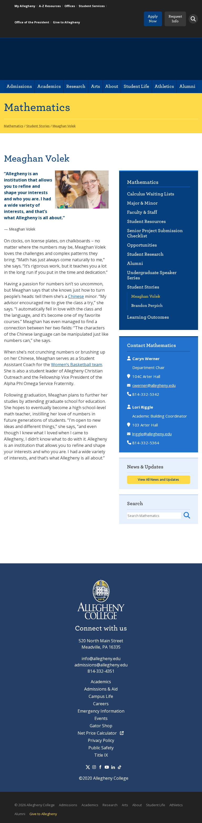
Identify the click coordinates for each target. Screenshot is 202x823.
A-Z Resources (50, 6)
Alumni (187, 86)
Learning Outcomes (148, 317)
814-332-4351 (101, 671)
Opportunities (142, 245)
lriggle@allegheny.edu (152, 433)
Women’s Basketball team (76, 364)
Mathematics (142, 182)
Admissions (19, 86)
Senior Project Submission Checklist (155, 233)
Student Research (145, 254)
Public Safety (101, 748)
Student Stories (143, 287)
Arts (95, 86)
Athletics (164, 86)
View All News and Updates (158, 479)
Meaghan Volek (145, 296)
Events (101, 718)
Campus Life (101, 696)
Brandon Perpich (147, 305)
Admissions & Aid (101, 689)
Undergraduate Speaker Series (151, 275)
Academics (49, 86)
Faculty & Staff (142, 212)
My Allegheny (24, 6)
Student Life (136, 86)
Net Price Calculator (98, 733)
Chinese (76, 296)
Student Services (92, 6)
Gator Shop (101, 726)
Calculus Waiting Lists (150, 193)
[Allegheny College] (64, 59)
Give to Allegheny (66, 22)
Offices (69, 6)
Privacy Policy (101, 740)
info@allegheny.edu (101, 658)
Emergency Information (101, 711)
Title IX (101, 755)
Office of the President (31, 22)
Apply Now (153, 18)
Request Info (175, 18)
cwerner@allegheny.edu (154, 385)
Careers (101, 704)
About (111, 86)
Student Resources (146, 221)
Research (75, 86)
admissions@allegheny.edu (101, 665)
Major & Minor (142, 203)
